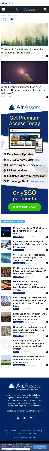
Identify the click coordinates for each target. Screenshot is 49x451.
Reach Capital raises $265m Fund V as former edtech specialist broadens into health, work (30, 317)
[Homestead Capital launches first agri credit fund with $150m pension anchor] (6, 360)
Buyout (4, 45)
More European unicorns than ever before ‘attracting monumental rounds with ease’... (23, 90)
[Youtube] (31, 417)
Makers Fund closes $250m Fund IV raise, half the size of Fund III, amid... (30, 231)
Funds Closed (18, 236)
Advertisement (10, 433)
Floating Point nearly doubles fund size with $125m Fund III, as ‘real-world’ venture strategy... (29, 330)
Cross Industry (6, 83)
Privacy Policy (37, 431)
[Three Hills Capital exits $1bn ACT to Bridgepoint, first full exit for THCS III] (24, 34)
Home (3, 15)
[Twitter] (24, 417)
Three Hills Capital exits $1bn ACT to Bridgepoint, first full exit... (22, 51)
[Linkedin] (17, 417)
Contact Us (32, 433)
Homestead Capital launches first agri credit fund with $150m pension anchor (29, 359)
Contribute (21, 433)
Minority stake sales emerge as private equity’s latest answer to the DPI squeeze (30, 244)
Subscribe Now (40, 447)
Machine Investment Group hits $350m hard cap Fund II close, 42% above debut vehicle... (29, 271)
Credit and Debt (19, 263)
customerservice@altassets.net (29, 411)
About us (15, 431)
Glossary (41, 433)
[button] (3, 9)
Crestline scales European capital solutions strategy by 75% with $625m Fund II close (29, 258)
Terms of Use (25, 431)
